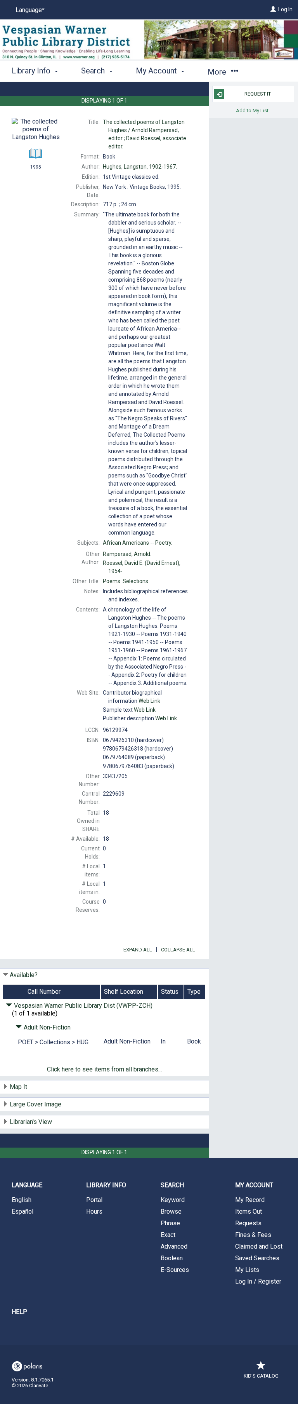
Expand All (137, 950)
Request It (257, 94)
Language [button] (27, 1185)
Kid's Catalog (261, 1376)
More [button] (218, 72)
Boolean (172, 1258)
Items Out (248, 1211)
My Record (250, 1200)
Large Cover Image (35, 1104)
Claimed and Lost (258, 1246)
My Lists (247, 1269)
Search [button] (94, 70)
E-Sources (175, 1269)
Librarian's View (31, 1121)
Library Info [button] (32, 70)
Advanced (174, 1246)
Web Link (149, 701)
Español (22, 1211)
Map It (18, 1086)
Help (19, 1311)
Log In (285, 9)
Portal (94, 1200)
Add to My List (252, 110)
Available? (24, 975)
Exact (168, 1235)
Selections (125, 581)
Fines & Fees (253, 1235)
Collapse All (178, 950)
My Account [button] (157, 70)
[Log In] (273, 9)
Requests (248, 1223)
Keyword (173, 1200)
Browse (171, 1211)
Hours (94, 1211)
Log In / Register (258, 1281)
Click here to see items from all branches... (104, 1069)
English (21, 1200)
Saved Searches (257, 1258)
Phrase (170, 1223)
